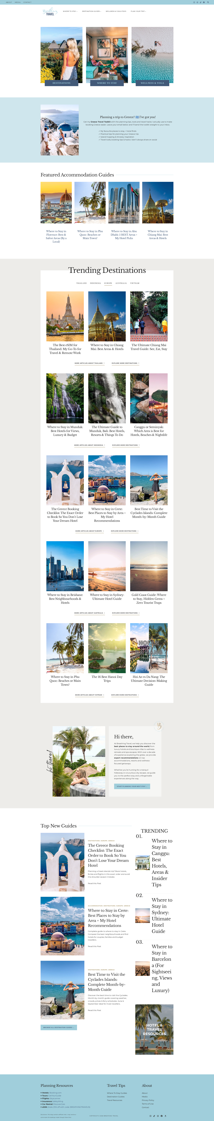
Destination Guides (115, 1097)
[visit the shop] (154, 1029)
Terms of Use (148, 1104)
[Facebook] (203, 2)
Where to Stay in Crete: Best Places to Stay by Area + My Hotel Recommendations (108, 918)
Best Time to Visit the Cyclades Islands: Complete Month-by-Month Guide (149, 513)
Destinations (94, 841)
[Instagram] (194, 2)
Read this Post (94, 883)
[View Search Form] (208, 2)
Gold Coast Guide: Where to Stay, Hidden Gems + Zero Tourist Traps (149, 599)
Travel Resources (114, 1100)
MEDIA (18, 2)
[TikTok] (200, 2)
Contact (145, 1107)
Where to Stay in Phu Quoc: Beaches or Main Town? (90, 235)
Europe (104, 841)
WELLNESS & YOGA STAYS (116, 11)
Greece (111, 841)
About (145, 1093)
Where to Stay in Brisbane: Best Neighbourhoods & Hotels (65, 599)
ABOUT (9, 2)
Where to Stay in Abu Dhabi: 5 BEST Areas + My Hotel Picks (124, 235)
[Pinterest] (197, 2)
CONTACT (27, 2)
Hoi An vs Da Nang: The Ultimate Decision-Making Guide (149, 680)
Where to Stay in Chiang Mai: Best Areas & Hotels (158, 235)
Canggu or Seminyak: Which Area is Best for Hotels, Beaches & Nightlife (149, 431)
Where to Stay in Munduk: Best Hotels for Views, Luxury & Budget (65, 431)
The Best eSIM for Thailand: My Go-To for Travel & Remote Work (65, 349)
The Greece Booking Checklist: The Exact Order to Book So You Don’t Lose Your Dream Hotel (108, 855)
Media (144, 1097)
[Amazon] (165, 1116)
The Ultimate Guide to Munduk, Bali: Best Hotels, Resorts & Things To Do (107, 431)
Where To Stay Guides (117, 1093)
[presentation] (56, 202)
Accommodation (95, 906)
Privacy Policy (148, 1100)
